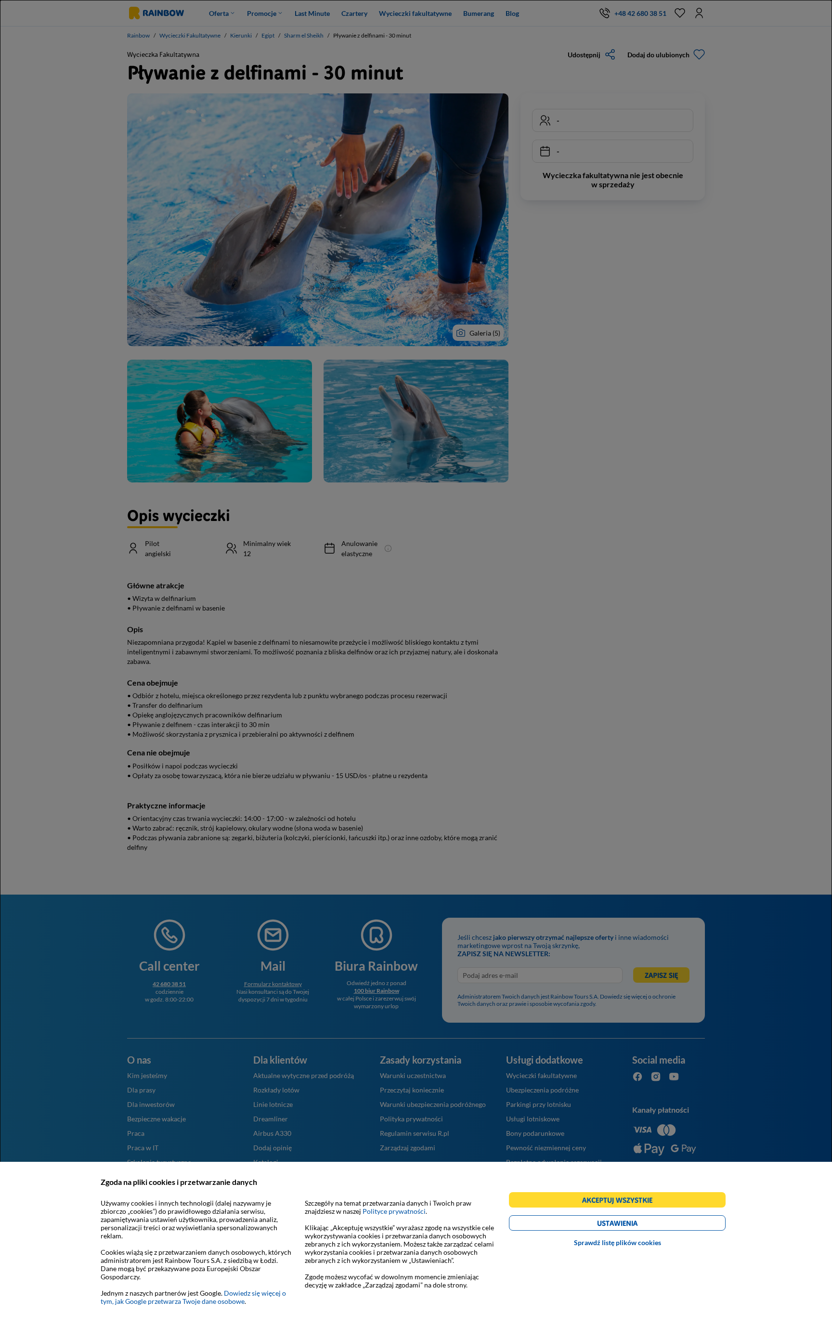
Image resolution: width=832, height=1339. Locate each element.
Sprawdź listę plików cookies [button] (617, 1242)
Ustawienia (634, 1225)
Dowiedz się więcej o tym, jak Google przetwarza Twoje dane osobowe (193, 1297)
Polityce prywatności (394, 1211)
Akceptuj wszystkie (621, 1202)
